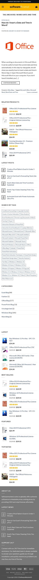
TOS (7, 572)
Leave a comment (32, 92)
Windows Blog (7, 313)
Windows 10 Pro (20, 265)
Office (28, 245)
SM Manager (25, 31)
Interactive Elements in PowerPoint (12, 224)
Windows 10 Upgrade (22, 268)
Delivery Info (27, 572)
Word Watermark (7, 279)
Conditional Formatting (9, 211)
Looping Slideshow (27, 228)
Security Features (24, 258)
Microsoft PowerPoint (21, 238)
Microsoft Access (7, 231)
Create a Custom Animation (10, 214)
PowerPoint (20, 248)
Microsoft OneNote (23, 234)
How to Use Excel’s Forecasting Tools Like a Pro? (21, 177)
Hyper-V (11, 221)
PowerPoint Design (30, 255)
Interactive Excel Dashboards (11, 228)
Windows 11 (6, 272)
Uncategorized (7, 309)
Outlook (13, 248)
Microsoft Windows (8, 245)
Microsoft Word (20, 245)
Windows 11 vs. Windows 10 (10, 275)
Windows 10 (20, 262)
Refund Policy (19, 574)
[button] (3, 6)
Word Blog (5, 317)
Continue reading (10, 83)
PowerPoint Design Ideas (9, 258)
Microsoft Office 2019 (8, 234)
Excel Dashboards (7, 218)
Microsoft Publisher (8, 241)
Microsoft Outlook (7, 238)
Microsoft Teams (21, 241)
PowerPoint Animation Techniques (12, 255)
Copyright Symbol (23, 211)
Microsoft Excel (19, 231)
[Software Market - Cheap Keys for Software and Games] (19, 6)
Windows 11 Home (17, 272)
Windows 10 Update (8, 268)
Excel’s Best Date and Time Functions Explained (20, 184)
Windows (12, 262)
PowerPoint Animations (9, 251)
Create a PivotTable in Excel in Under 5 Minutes (20, 170)
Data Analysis (25, 214)
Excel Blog (5, 292)
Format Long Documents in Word (25, 218)
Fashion (4, 296)
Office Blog (5, 20)
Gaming (4, 221)
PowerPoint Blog (8, 304)
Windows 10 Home (8, 265)
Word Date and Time (12, 92)
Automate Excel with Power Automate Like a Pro (20, 197)
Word (23, 275)
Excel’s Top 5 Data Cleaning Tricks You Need (20, 191)
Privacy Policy (15, 572)
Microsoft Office (25, 90)
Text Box (4, 262)
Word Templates (31, 275)
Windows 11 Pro (30, 272)
